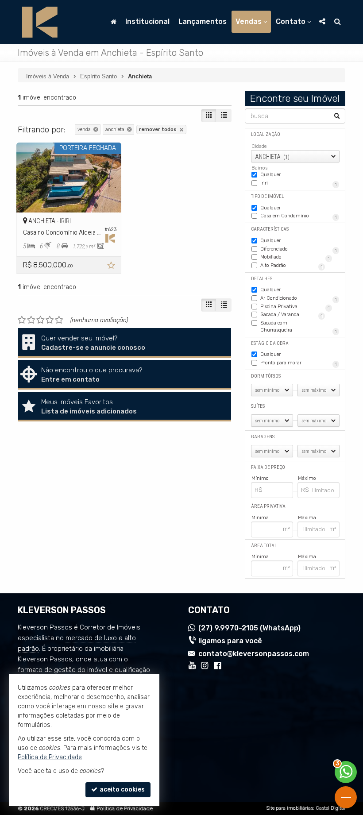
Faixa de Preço (268, 467)
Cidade (258, 146)
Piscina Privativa (295, 307)
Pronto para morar (298, 363)
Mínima (260, 518)
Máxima (307, 518)
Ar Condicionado (298, 298)
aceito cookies (121, 789)
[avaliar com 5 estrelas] (59, 320)
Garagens (262, 437)
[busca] (337, 22)
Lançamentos (202, 21)
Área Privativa (268, 506)
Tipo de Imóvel (267, 196)
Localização (265, 134)
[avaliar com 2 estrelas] (31, 320)
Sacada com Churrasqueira (298, 327)
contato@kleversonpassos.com (253, 653)
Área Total (264, 545)
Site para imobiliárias (289, 808)
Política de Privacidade (125, 808)
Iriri (298, 183)
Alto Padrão (291, 266)
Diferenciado (298, 249)
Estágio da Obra (270, 343)
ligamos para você (230, 641)
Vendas (249, 21)
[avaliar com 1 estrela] (22, 320)
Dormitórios (266, 376)
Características (270, 229)
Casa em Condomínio (298, 216)
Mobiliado (295, 257)
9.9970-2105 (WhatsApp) (249, 628)
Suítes (258, 406)
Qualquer (270, 175)
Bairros (259, 168)
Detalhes (261, 279)
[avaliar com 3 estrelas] (40, 320)
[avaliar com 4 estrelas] (50, 320)
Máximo (307, 478)
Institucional (147, 21)
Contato (290, 21)
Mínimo (260, 478)
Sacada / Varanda (291, 315)
